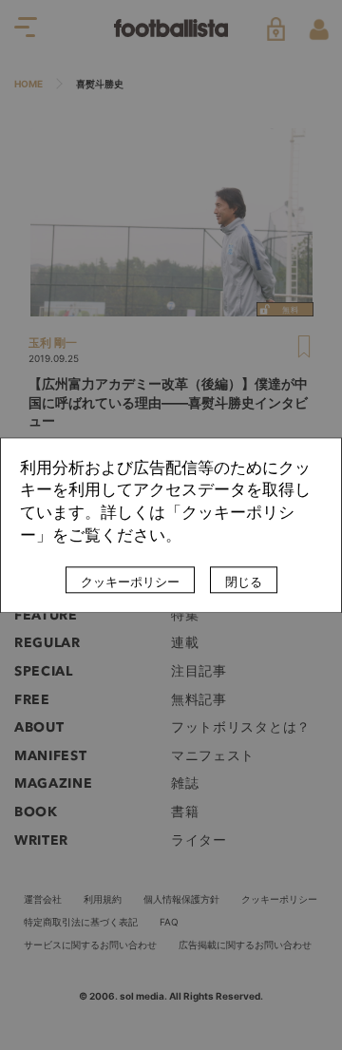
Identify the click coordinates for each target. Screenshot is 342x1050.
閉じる (243, 581)
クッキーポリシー (130, 581)
